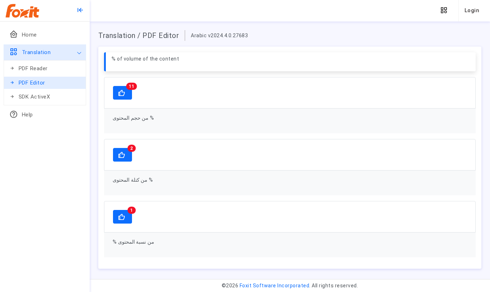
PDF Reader (33, 68)
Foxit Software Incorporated (275, 285)
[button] (443, 10)
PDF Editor (32, 83)
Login (472, 10)
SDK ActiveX (34, 97)
